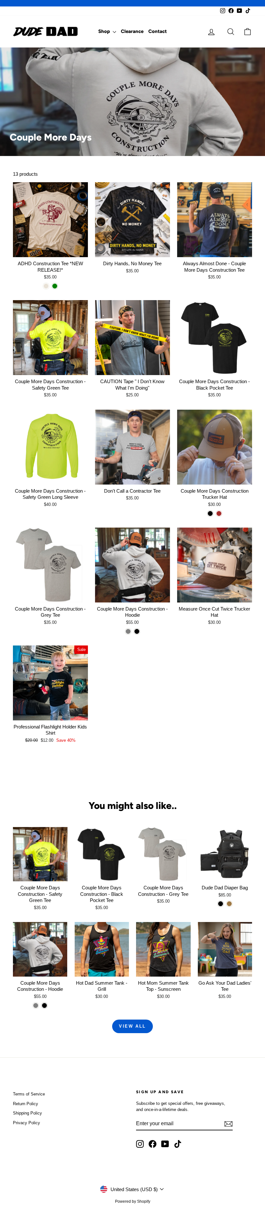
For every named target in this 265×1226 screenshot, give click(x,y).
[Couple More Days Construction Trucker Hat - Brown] (219, 513)
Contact (157, 31)
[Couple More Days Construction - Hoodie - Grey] (128, 631)
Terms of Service (29, 1094)
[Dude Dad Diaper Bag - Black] (220, 904)
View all (132, 1026)
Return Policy (25, 1103)
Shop (104, 31)
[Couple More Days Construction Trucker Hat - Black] (210, 513)
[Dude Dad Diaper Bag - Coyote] (229, 904)
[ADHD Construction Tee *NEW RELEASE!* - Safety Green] (55, 286)
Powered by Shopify (132, 1201)
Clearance (132, 31)
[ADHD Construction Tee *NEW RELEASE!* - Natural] (46, 286)
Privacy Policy (26, 1122)
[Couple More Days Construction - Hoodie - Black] (137, 631)
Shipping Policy (27, 1113)
